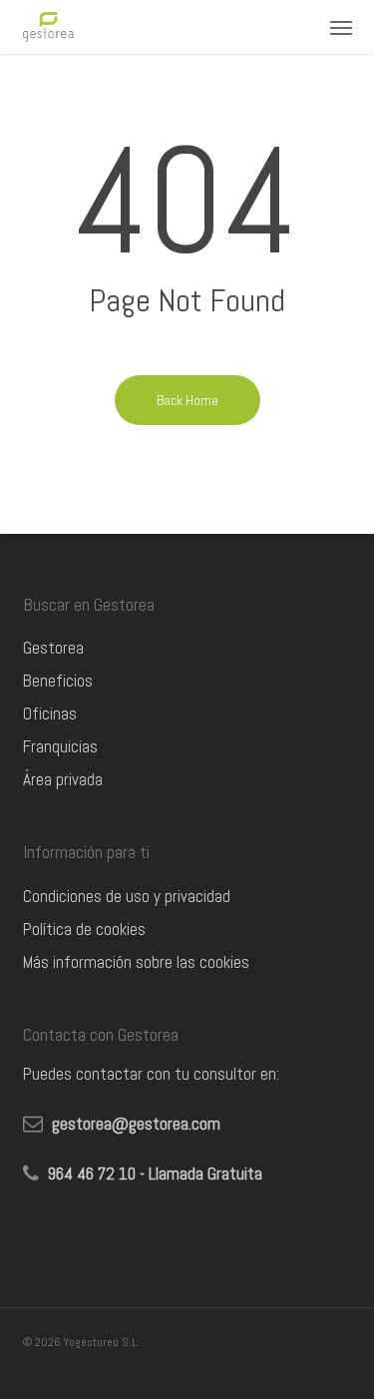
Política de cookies (84, 929)
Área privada (63, 779)
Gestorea (53, 648)
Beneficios (58, 681)
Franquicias (60, 746)
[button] (341, 27)
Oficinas (50, 713)
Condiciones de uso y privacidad (126, 896)
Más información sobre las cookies (136, 962)
